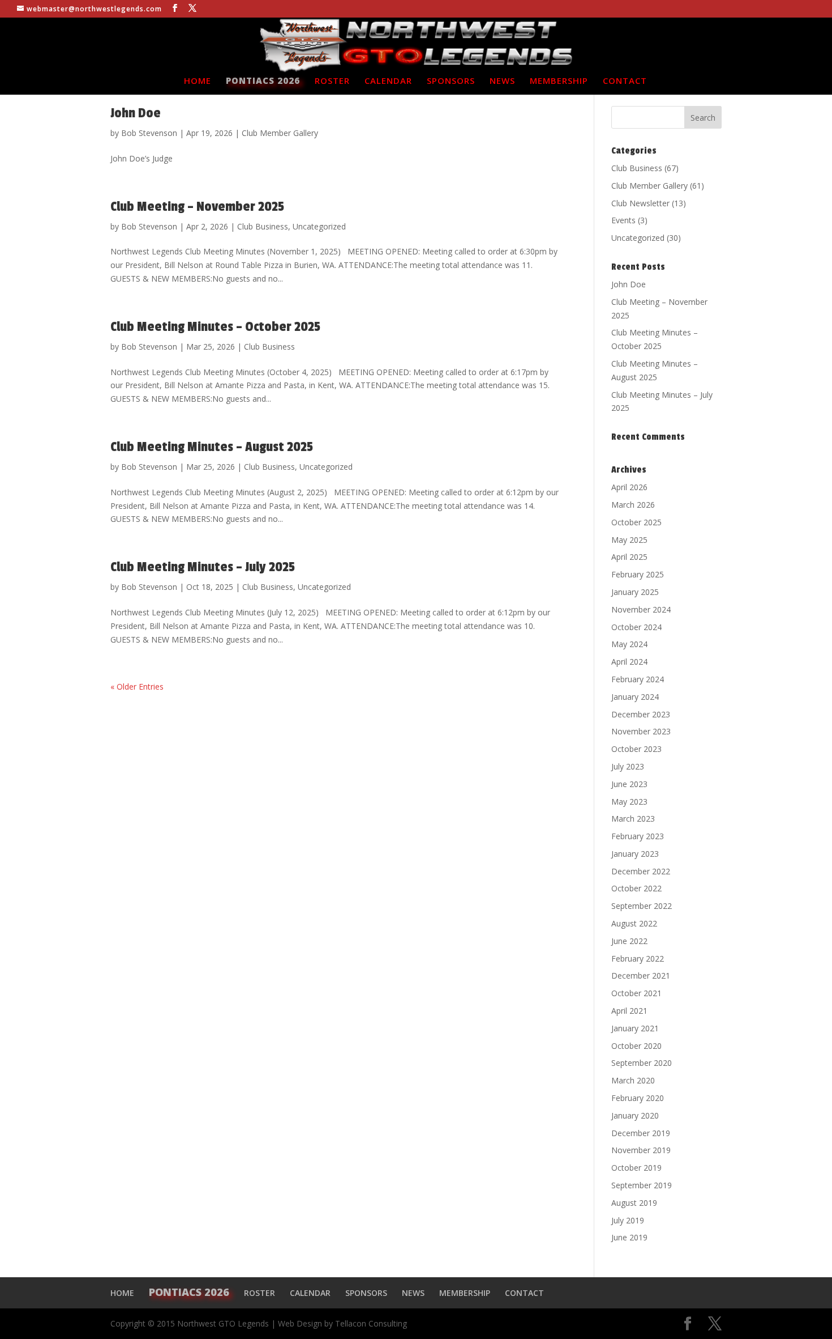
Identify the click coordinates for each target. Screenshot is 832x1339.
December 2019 (640, 1133)
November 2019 (641, 1150)
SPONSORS (451, 81)
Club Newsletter (640, 203)
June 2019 (629, 1237)
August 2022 (634, 923)
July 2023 (627, 766)
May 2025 (629, 539)
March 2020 (633, 1080)
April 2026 (629, 487)
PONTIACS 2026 (263, 81)
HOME (197, 81)
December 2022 (640, 871)
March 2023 (633, 818)
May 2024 (629, 644)
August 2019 (634, 1202)
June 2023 (629, 784)
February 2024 (637, 679)
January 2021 (635, 1028)
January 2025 (635, 591)
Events (623, 220)
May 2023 (629, 801)
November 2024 (641, 609)
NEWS (502, 81)
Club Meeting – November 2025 (197, 206)
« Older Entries (137, 686)
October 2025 (636, 522)
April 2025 (629, 556)
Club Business (262, 226)
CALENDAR (388, 81)
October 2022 (636, 888)
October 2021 (636, 993)
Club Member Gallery (280, 132)
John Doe (135, 113)
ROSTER (332, 81)
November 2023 (641, 731)
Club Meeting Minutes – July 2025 (202, 567)
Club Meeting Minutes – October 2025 (215, 326)
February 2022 (637, 958)
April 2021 (629, 1010)
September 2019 (641, 1185)
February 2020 (637, 1098)
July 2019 (627, 1220)
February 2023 (637, 836)
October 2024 (636, 627)
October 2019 (636, 1167)
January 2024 (635, 696)
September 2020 (641, 1062)
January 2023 (635, 853)
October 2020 (636, 1045)
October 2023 (636, 748)
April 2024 (629, 661)
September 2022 (641, 905)
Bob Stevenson (149, 132)
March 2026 (633, 504)
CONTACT (625, 81)
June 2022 (629, 941)
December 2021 (640, 975)
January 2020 (635, 1115)
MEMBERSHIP (559, 81)
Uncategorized (319, 226)
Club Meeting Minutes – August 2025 (211, 447)
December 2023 (640, 714)
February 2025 (637, 574)
